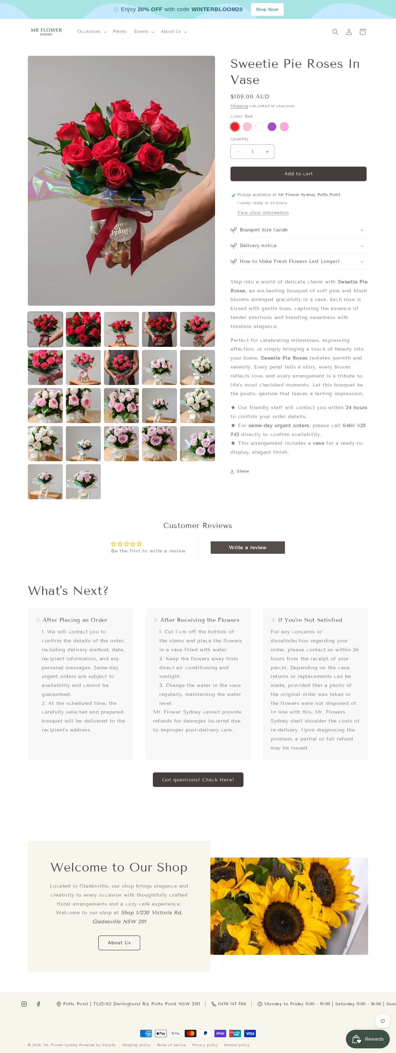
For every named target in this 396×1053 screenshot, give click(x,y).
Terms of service (171, 1045)
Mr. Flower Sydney (61, 1045)
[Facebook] (38, 1004)
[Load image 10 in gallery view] (197, 367)
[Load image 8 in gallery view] (121, 367)
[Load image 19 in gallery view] (159, 443)
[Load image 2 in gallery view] (83, 329)
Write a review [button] (247, 547)
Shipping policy (136, 1045)
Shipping (239, 105)
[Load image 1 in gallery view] (45, 329)
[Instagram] (24, 1004)
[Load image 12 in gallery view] (83, 405)
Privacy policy (205, 1045)
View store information (263, 212)
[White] (259, 127)
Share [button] (243, 471)
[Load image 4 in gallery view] (159, 329)
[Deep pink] (284, 127)
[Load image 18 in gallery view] (121, 443)
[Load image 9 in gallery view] (159, 367)
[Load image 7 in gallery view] (83, 367)
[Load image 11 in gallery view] (45, 405)
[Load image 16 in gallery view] (45, 443)
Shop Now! (267, 9)
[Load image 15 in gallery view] (197, 405)
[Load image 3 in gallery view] (121, 329)
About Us (119, 943)
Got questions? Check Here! (198, 779)
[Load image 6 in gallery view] (45, 367)
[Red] (234, 127)
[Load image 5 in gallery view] (197, 329)
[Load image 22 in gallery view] (83, 481)
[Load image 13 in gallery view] (121, 405)
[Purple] (272, 127)
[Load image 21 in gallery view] (45, 481)
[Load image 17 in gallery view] (83, 443)
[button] (91, 31)
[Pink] (247, 127)
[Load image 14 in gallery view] (159, 405)
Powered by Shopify (97, 1045)
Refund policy (237, 1045)
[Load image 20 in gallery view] (197, 443)
